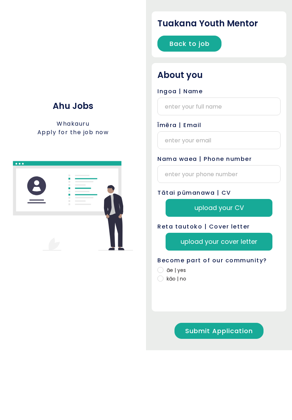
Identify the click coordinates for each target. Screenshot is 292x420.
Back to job (190, 43)
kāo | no (176, 278)
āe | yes (176, 270)
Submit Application (219, 330)
